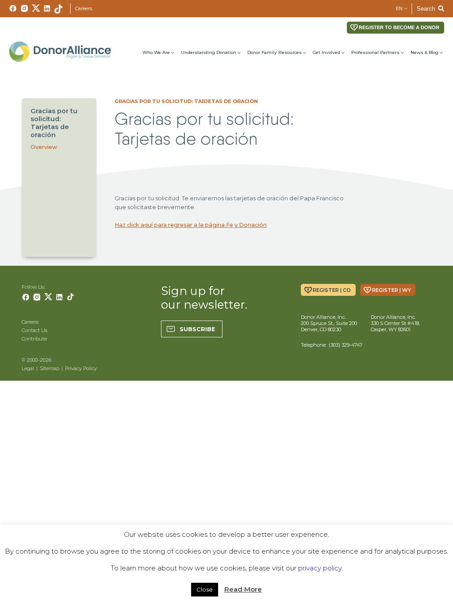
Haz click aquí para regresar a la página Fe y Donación (191, 225)
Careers (83, 8)
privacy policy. (320, 568)
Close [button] (204, 589)
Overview (44, 147)
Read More (243, 589)
